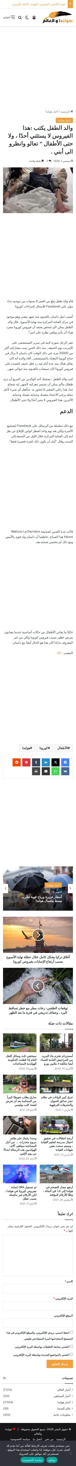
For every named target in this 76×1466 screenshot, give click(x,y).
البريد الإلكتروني (63, 1298)
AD (59, 653)
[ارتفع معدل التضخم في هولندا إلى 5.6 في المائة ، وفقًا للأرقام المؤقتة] (56, 1174)
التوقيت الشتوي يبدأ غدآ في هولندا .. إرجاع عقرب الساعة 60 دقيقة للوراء (38, 900)
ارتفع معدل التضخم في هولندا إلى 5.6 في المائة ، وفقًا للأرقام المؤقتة (58, 1191)
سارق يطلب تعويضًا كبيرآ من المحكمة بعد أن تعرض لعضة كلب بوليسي (21, 1101)
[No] (71, 1453)
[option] (38, 888)
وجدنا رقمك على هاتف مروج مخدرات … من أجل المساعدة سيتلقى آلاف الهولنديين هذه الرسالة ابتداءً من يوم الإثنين (20, 1146)
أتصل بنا (37, 1439)
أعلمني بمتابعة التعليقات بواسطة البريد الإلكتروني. (42, 1346)
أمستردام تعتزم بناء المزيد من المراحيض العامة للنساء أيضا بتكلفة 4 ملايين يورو (57, 1060)
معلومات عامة (62, 1414)
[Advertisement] (38, 67)
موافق (52, 1460)
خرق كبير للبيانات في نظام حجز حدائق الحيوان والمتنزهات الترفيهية (57, 1101)
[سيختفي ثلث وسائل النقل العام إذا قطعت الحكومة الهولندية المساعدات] (19, 1042)
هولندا (26, 748)
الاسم (69, 1281)
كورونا (44, 748)
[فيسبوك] (65, 762)
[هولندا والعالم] (57, 17)
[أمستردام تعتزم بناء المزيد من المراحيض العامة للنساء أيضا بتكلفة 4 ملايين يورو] (56, 1042)
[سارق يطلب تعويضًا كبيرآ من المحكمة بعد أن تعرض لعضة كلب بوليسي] (19, 1084)
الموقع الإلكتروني (63, 1315)
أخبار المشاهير (62, 1396)
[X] (55, 762)
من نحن (49, 1439)
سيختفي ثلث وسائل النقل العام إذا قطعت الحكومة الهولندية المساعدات (21, 1060)
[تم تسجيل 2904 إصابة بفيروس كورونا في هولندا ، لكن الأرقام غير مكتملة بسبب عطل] (19, 1174)
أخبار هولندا (51, 111)
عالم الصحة (64, 1408)
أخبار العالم (64, 1389)
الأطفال (62, 748)
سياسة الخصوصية (20, 1439)
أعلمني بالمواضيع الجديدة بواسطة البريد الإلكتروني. (41, 1354)
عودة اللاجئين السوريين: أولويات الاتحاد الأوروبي (39, 4)
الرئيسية (65, 111)
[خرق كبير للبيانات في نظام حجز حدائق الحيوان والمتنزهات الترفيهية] (56, 1084)
